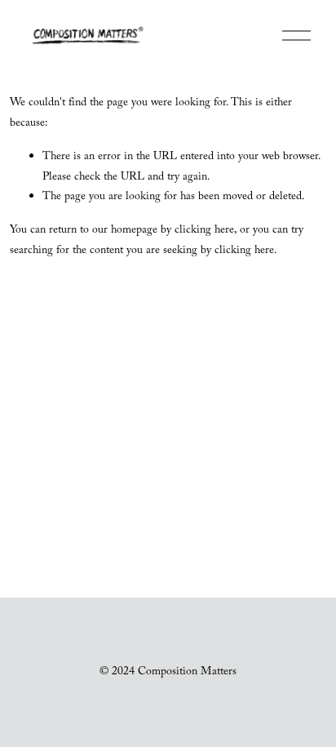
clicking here (204, 231)
